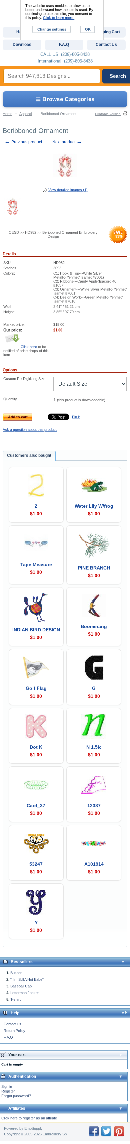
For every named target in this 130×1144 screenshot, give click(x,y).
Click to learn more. (58, 18)
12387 (94, 805)
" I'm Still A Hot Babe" (27, 979)
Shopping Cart (106, 32)
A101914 (94, 864)
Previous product (23, 142)
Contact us (12, 1024)
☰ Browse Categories (65, 99)
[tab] (29, 456)
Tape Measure (36, 564)
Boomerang (94, 626)
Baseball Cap (21, 986)
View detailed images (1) (68, 190)
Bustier (16, 973)
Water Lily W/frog (94, 506)
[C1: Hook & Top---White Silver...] (13, 207)
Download (22, 44)
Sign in (6, 1086)
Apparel (25, 114)
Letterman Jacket (24, 993)
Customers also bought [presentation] (29, 455)
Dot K (36, 747)
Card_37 (36, 805)
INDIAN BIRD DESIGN (36, 629)
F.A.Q (8, 1037)
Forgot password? (16, 1096)
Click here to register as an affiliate (29, 1118)
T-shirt (15, 999)
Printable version (108, 114)
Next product (67, 142)
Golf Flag (36, 688)
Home (7, 114)
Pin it (76, 417)
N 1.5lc (94, 747)
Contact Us (106, 44)
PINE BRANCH (94, 568)
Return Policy (14, 1031)
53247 (36, 864)
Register (8, 1091)
